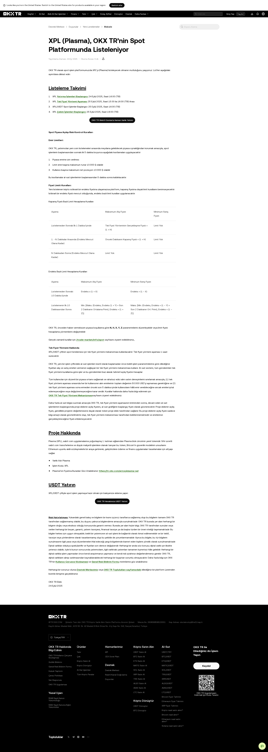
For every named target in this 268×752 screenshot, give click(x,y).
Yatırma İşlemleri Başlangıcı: (72, 96)
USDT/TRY (167, 652)
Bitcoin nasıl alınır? (170, 715)
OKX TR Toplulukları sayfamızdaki (122, 569)
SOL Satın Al (139, 670)
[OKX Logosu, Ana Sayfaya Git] (12, 13)
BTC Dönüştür (139, 710)
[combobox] (201, 26)
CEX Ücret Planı (112, 656)
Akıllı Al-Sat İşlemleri (57, 14)
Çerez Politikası (56, 675)
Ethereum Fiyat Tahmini (172, 701)
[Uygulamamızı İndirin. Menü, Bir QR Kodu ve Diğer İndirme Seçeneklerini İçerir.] (252, 14)
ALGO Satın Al (139, 683)
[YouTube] (83, 737)
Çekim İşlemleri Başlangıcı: (71, 112)
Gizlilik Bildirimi (55, 662)
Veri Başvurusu (55, 680)
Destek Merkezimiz (87, 569)
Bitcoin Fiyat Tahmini (171, 697)
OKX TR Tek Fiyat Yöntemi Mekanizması (70, 395)
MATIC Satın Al (140, 665)
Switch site (117, 5)
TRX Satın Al (139, 679)
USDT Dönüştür (140, 706)
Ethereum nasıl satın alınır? (171, 720)
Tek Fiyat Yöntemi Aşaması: (72, 101)
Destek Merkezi (56, 26)
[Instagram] (78, 737)
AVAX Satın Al (139, 688)
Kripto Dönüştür (84, 665)
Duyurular (73, 26)
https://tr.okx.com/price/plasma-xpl (118, 471)
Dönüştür (118, 14)
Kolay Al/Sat (106, 14)
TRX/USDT (167, 674)
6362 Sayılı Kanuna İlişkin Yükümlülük (60, 706)
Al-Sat (42, 14)
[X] (68, 737)
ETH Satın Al (139, 661)
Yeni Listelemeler (91, 26)
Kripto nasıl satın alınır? (172, 710)
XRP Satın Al (139, 674)
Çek (93, 14)
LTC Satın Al (138, 692)
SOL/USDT (166, 670)
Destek (129, 14)
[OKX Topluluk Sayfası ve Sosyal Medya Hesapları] (88, 737)
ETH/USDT (166, 661)
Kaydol (240, 14)
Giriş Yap (230, 14)
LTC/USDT (166, 692)
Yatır (84, 14)
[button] (181, 26)
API (106, 652)
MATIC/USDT (168, 665)
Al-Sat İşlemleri (84, 670)
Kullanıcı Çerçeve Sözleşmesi (72, 561)
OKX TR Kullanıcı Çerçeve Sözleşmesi (60, 656)
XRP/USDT (166, 679)
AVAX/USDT (167, 688)
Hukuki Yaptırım (56, 671)
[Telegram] (73, 737)
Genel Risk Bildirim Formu (105, 561)
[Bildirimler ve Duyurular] (257, 14)
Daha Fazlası (140, 14)
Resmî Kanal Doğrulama (116, 675)
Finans (74, 14)
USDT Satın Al (139, 652)
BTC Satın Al (139, 656)
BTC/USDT (166, 656)
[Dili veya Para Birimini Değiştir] (263, 14)
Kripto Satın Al (83, 661)
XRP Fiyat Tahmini (170, 706)
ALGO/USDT (167, 683)
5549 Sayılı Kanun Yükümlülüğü (56, 699)
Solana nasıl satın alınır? (173, 726)
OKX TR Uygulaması (58, 684)
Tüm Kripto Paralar (85, 674)
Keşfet (31, 14)
